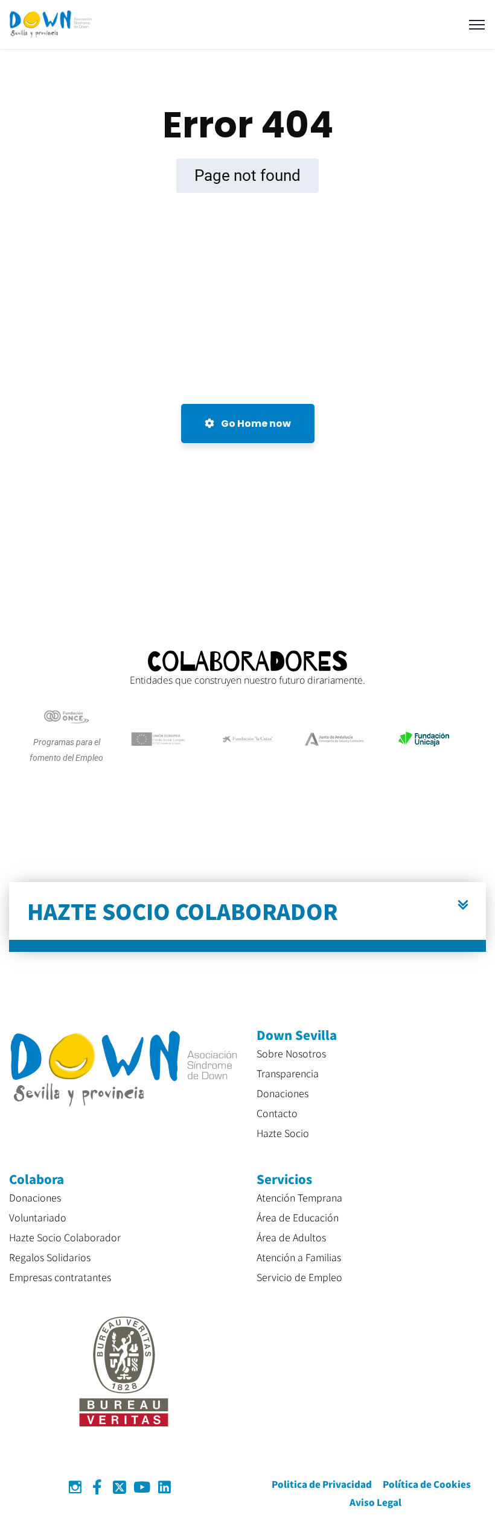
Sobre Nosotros (291, 1053)
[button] (247, 917)
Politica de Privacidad (322, 1484)
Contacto (277, 1113)
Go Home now (255, 423)
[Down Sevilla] (50, 24)
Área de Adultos (291, 1237)
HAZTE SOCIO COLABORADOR (182, 910)
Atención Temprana (299, 1197)
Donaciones (282, 1093)
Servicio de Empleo (299, 1277)
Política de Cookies (427, 1484)
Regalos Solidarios (50, 1257)
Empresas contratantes (60, 1277)
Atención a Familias (299, 1257)
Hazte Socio (283, 1133)
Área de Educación (298, 1217)
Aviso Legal (375, 1502)
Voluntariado (37, 1217)
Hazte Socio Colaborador (65, 1237)
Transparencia (288, 1073)
